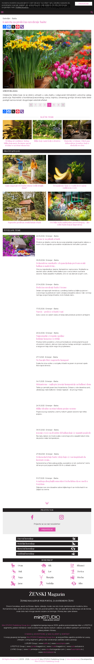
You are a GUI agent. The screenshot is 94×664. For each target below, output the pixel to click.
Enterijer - (7, 18)
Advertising (40, 634)
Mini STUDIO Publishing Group (47, 661)
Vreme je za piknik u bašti (48, 239)
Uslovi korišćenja (72, 659)
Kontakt (65, 634)
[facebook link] (32, 517)
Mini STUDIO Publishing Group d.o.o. (16, 625)
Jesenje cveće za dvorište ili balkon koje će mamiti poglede (63, 432)
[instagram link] (61, 517)
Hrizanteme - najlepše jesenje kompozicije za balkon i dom (63, 384)
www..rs (44, 643)
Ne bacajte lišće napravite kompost (52, 360)
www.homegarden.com (53, 649)
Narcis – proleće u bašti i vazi (49, 311)
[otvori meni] (2, 12)
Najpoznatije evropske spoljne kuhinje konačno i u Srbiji (50, 337)
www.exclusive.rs (75, 646)
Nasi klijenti (53, 634)
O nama (28, 634)
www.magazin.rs (36, 646)
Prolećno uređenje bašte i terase (51, 287)
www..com (60, 643)
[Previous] (4, 59)
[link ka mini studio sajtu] (47, 620)
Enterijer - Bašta (52, 236)
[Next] (89, 59)
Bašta (14, 18)
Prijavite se (47, 529)
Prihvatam (84, 4)
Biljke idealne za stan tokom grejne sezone (56, 408)
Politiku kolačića (22, 7)
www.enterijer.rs (32, 649)
